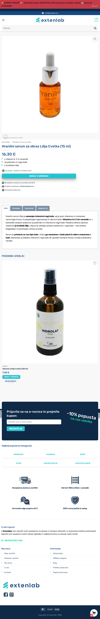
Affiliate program (60, 558)
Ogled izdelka (10, 381)
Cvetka (20, 138)
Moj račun (8, 563)
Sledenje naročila (11, 558)
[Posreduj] (95, 28)
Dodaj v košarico (38, 176)
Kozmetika (6, 142)
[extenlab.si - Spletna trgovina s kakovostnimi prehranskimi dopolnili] (50, 20)
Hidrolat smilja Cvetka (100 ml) (15, 369)
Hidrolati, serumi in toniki (21, 142)
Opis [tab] (6, 208)
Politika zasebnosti (60, 568)
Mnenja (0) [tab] (43, 208)
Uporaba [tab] (16, 208)
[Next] (11, 135)
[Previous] (3, 392)
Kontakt (7, 572)
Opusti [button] (95, 6)
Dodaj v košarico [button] (11, 377)
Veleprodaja (58, 553)
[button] (3, 20)
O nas (6, 568)
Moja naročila (9, 553)
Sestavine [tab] (29, 208)
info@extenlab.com (51, 13)
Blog (55, 563)
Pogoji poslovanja (60, 572)
